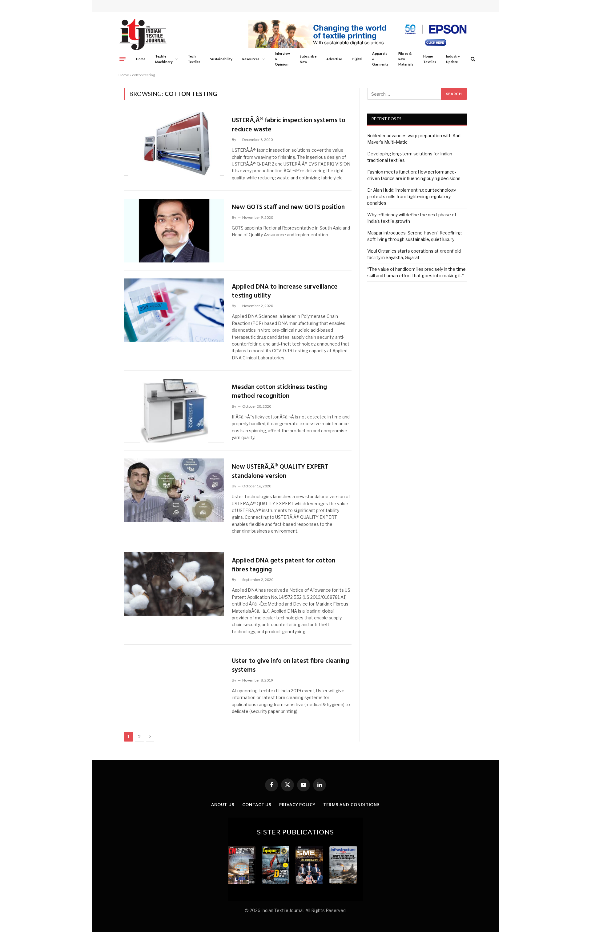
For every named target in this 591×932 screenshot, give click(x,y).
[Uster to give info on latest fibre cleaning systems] (174, 684)
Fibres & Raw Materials (406, 58)
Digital (357, 59)
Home (140, 59)
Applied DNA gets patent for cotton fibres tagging (283, 565)
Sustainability (221, 59)
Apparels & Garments (380, 58)
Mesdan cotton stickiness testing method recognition (279, 392)
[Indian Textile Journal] (143, 34)
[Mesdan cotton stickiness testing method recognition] (174, 410)
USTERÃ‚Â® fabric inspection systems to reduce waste (288, 125)
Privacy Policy (297, 804)
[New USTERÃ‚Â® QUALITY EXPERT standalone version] (174, 490)
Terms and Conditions (351, 804)
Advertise (334, 59)
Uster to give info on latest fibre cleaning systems (290, 666)
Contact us (256, 804)
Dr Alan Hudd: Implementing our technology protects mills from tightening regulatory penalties (411, 196)
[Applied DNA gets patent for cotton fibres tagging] (174, 584)
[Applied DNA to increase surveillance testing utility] (174, 310)
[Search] (472, 59)
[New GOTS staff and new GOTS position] (174, 230)
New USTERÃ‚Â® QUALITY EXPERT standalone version (280, 471)
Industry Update (453, 59)
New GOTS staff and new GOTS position (288, 207)
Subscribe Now (308, 59)
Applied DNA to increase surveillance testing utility (285, 291)
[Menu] (122, 59)
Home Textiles (429, 59)
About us (223, 804)
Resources (251, 59)
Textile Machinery (164, 59)
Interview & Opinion (282, 58)
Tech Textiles (194, 59)
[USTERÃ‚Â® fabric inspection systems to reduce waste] (174, 143)
